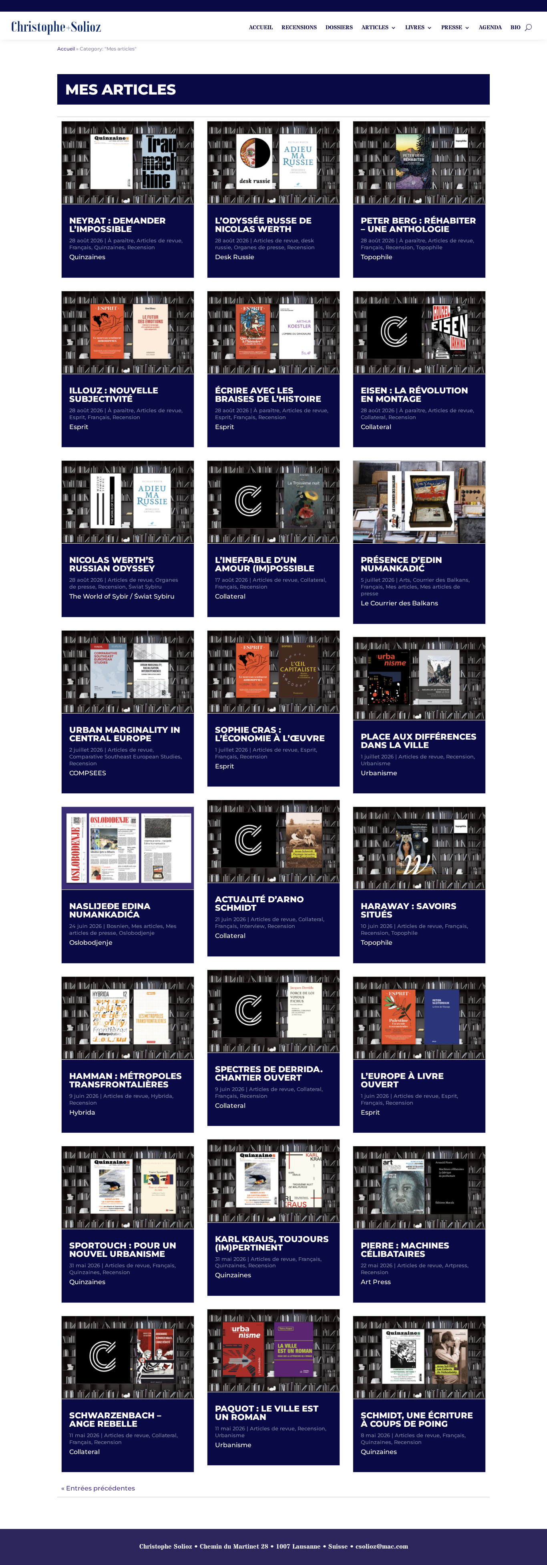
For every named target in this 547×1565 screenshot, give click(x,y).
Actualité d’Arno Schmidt (259, 903)
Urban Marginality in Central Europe (124, 734)
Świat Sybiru (145, 586)
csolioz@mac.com (382, 1546)
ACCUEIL (261, 28)
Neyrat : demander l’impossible (117, 225)
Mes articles (147, 926)
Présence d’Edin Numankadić (401, 564)
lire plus (87, 265)
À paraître (121, 240)
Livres (414, 28)
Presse (451, 28)
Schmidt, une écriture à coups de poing (417, 1419)
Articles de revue (159, 240)
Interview (252, 926)
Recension (141, 247)
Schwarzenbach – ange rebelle (115, 1419)
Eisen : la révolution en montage (414, 394)
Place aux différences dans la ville (419, 741)
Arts (404, 580)
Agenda (490, 28)
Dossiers (339, 28)
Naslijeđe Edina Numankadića (110, 910)
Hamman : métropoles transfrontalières (125, 1080)
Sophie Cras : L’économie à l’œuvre (270, 734)
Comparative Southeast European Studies (125, 756)
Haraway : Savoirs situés (409, 910)
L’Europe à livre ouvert (402, 1080)
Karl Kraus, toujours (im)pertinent (272, 1243)
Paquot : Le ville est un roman (266, 1413)
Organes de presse (259, 247)
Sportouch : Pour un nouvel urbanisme (122, 1249)
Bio (516, 28)
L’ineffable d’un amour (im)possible (264, 564)
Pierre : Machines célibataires (405, 1249)
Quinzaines (109, 247)
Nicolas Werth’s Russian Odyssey (112, 564)
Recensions (299, 28)
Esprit (77, 417)
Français (80, 247)
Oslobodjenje (137, 933)
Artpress (456, 1265)
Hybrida (161, 1096)
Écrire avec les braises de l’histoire (268, 394)
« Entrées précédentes (98, 1488)
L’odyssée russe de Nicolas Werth (263, 225)
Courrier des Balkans (441, 580)
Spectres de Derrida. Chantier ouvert (269, 1073)
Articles (375, 28)
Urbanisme (230, 1435)
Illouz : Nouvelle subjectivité (113, 394)
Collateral (164, 1435)
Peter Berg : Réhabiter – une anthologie (418, 225)
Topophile (429, 247)
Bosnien (118, 926)
